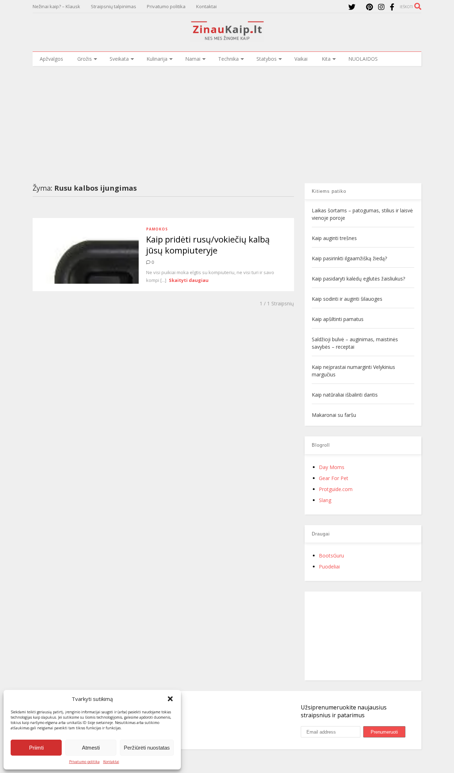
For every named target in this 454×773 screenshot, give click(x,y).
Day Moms (331, 467)
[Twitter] (351, 7)
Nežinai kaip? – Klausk (56, 6)
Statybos (266, 58)
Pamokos (157, 229)
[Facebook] (392, 7)
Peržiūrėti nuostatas (147, 748)
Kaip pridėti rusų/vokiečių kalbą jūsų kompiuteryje (208, 244)
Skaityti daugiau (189, 280)
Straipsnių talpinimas (113, 6)
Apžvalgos (51, 58)
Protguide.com (336, 489)
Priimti (36, 748)
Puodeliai (329, 566)
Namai (192, 58)
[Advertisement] (227, 119)
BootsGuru (331, 555)
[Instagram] (381, 7)
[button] (170, 698)
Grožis (84, 58)
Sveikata (119, 58)
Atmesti (91, 748)
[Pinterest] (369, 7)
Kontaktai (111, 761)
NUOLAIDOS (363, 58)
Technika (228, 58)
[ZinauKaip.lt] (227, 38)
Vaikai (301, 58)
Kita (326, 58)
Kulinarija (156, 58)
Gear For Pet (333, 478)
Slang (325, 500)
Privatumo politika (84, 761)
